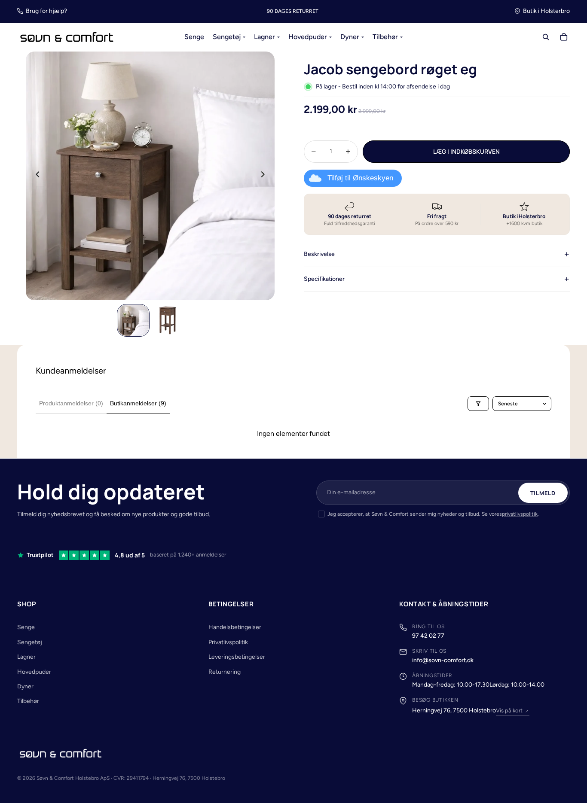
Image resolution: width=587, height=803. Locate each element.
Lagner (26, 656)
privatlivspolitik (520, 514)
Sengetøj (29, 642)
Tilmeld (543, 493)
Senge (26, 627)
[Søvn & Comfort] (60, 753)
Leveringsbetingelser (236, 656)
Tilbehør (28, 701)
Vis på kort (509, 710)
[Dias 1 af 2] (133, 320)
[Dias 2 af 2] (167, 320)
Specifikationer (324, 279)
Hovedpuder (34, 671)
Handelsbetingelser (234, 627)
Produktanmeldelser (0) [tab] (71, 403)
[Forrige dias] (35, 175)
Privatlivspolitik (228, 642)
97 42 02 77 (428, 635)
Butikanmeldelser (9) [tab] (138, 403)
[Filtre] (478, 403)
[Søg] (545, 37)
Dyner (25, 686)
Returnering (224, 671)
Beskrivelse (319, 254)
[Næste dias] (265, 175)
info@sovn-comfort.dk (443, 660)
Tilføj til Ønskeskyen (360, 178)
